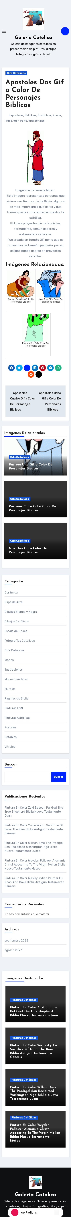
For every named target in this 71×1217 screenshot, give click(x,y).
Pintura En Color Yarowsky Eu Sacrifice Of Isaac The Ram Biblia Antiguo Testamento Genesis (34, 829)
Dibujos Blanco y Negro (21, 612)
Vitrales (10, 746)
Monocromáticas (16, 679)
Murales (10, 689)
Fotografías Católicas (20, 640)
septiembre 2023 (16, 940)
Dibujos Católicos (17, 621)
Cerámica (11, 592)
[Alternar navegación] (4, 31)
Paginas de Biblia (16, 698)
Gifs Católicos (16, 73)
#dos (8, 120)
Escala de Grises (16, 631)
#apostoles (16, 115)
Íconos (9, 660)
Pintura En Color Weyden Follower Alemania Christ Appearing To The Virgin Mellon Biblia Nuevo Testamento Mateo (35, 864)
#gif (16, 120)
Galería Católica (33, 37)
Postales (11, 727)
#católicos (45, 115)
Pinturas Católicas (17, 718)
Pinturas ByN (14, 708)
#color (57, 115)
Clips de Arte (14, 602)
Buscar (11, 764)
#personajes (36, 120)
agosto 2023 (13, 950)
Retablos (11, 737)
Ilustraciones (14, 669)
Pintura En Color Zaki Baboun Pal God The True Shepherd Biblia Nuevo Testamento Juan (34, 811)
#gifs (23, 120)
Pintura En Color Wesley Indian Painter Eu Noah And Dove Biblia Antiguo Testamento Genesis (34, 882)
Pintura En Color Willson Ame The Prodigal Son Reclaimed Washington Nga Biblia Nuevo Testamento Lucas (34, 847)
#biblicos (30, 115)
